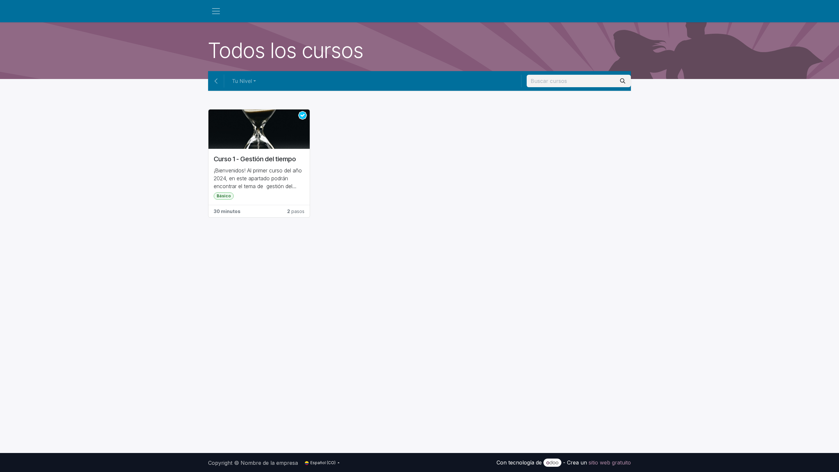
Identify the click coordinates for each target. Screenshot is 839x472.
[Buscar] (623, 81)
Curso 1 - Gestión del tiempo (255, 159)
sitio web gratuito (610, 462)
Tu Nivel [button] (242, 81)
